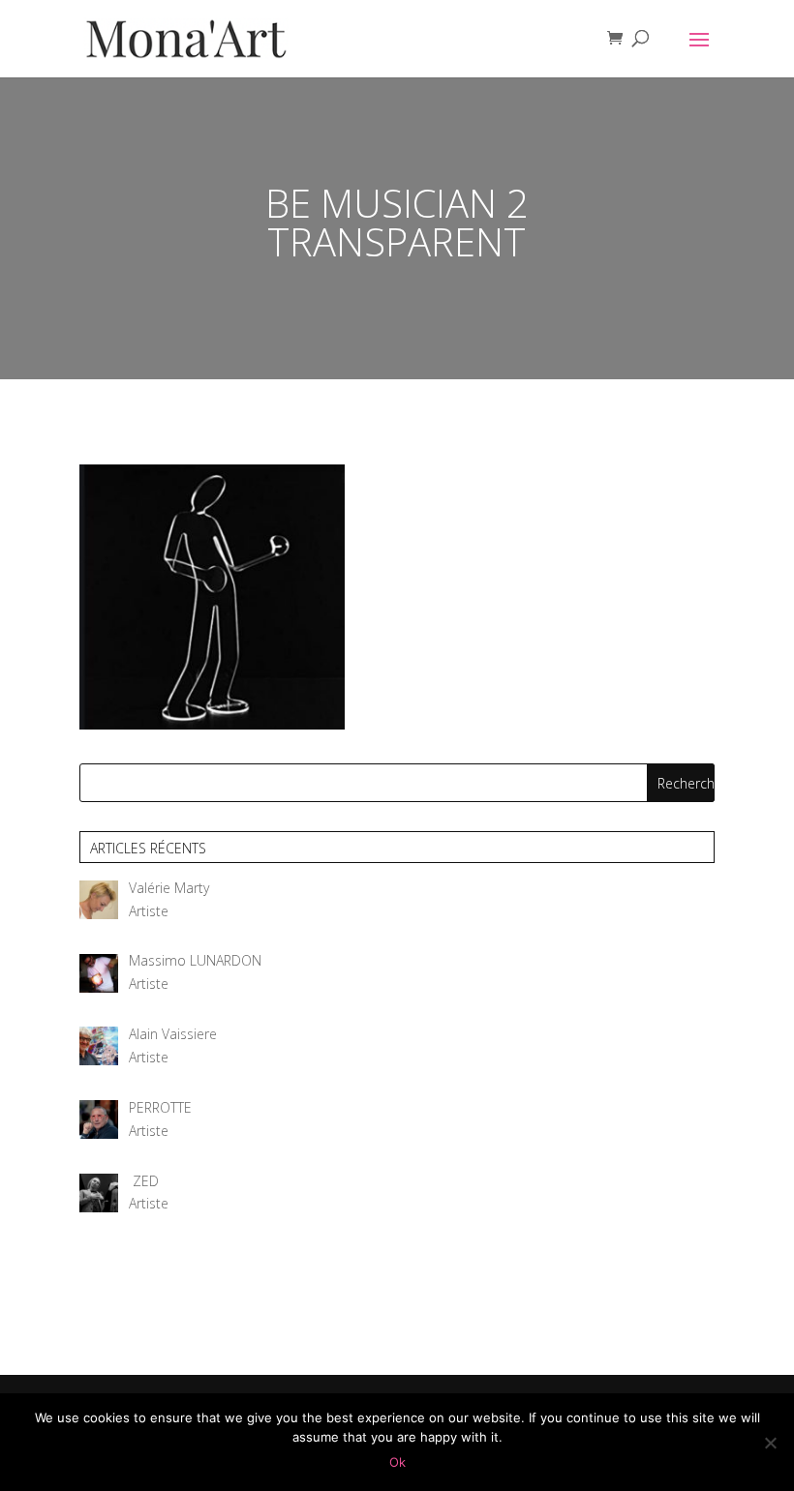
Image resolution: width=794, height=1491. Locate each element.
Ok (397, 1462)
